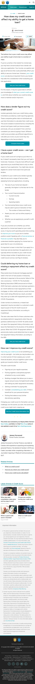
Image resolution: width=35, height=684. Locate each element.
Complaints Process (26, 660)
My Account (14, 644)
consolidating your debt (19, 390)
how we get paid (16, 548)
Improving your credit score (10, 352)
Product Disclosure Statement (19, 671)
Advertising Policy (17, 657)
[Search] (33, 2)
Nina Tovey (24, 424)
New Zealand (18, 660)
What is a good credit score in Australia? (7, 516)
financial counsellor (7, 239)
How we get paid (7, 657)
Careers (12, 658)
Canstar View (20, 644)
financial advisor (27, 236)
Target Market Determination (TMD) (22, 559)
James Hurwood (18, 30)
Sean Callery (4, 424)
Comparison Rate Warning (19, 589)
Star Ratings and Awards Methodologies (24, 658)
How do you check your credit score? (17, 470)
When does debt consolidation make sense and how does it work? (8, 499)
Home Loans (13, 7)
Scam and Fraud (5, 658)
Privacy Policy (8, 655)
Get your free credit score (17, 85)
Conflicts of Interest (26, 657)
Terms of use (15, 655)
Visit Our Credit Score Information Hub (17, 411)
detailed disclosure (12, 544)
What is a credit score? (12, 466)
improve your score (9, 233)
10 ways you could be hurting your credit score (25, 498)
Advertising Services (8, 660)
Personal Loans (23, 7)
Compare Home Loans (17, 143)
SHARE (30, 36)
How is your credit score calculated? (16, 473)
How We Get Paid (10, 620)
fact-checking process (24, 426)
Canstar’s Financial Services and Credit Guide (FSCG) (17, 542)
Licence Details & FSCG (24, 655)
